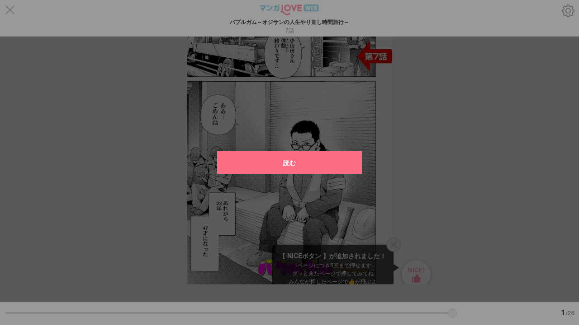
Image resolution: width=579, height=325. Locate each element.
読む (289, 162)
